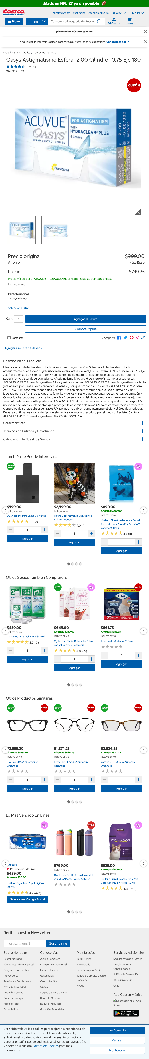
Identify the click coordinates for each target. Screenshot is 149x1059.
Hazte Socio (83, 964)
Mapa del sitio (12, 1003)
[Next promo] (143, 510)
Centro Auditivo (49, 981)
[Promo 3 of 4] (76, 564)
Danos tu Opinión (50, 998)
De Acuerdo (117, 1030)
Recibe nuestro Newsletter (27, 932)
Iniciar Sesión (84, 958)
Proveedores (11, 975)
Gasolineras (47, 975)
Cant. (9, 318)
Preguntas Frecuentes (16, 970)
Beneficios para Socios (89, 970)
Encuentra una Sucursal (53, 964)
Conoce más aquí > (117, 41)
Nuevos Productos (50, 1003)
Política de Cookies (46, 1046)
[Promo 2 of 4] (72, 564)
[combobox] (36, 22)
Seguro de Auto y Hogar (53, 992)
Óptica (16, 52)
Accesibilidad (11, 1009)
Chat (116, 985)
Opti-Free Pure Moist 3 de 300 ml (26, 636)
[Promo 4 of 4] (80, 564)
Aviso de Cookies (13, 992)
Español (118, 12)
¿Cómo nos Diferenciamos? (19, 964)
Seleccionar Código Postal (27, 899)
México (136, 12)
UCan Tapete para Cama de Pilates (26, 515)
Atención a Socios (123, 980)
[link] (119, 337)
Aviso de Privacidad (15, 987)
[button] (101, 21)
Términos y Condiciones (17, 981)
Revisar (117, 1040)
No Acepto (117, 1050)
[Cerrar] (146, 31)
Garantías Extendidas (52, 1009)
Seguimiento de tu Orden (127, 958)
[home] (14, 12)
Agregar (27, 538)
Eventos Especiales (51, 970)
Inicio (6, 52)
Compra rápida (86, 329)
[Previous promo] (5, 510)
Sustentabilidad (13, 958)
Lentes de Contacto (44, 52)
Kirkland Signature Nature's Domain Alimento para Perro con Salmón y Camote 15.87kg (121, 524)
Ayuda (80, 985)
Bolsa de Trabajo (13, 998)
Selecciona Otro (18, 308)
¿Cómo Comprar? (50, 958)
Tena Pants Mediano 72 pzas (117, 641)
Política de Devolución (126, 974)
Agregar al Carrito (86, 319)
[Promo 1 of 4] (68, 564)
